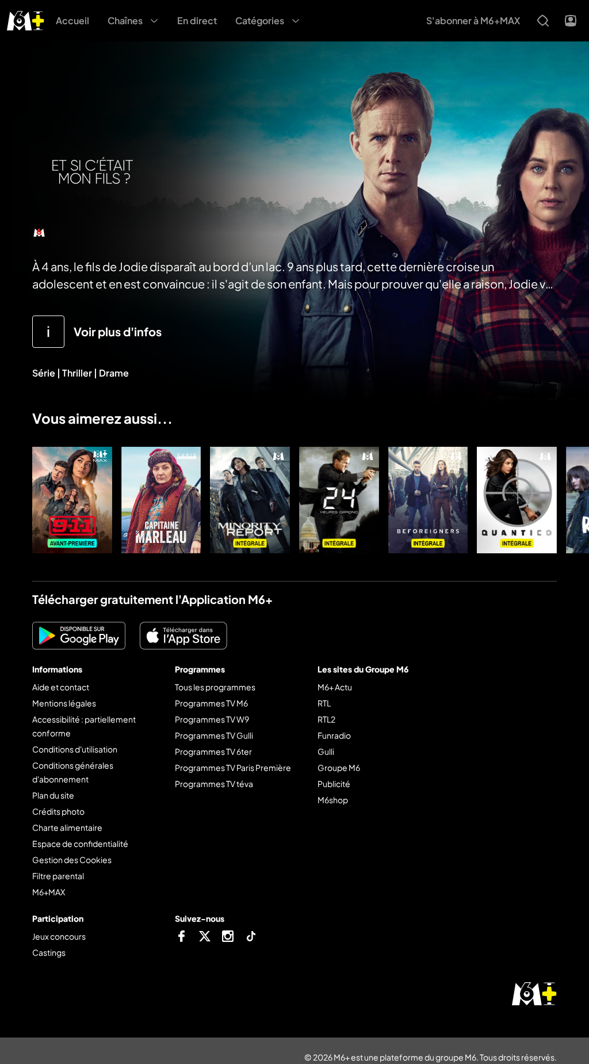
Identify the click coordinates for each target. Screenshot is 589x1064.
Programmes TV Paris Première (233, 767)
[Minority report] (250, 500)
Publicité (334, 783)
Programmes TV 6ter (213, 751)
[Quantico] (517, 500)
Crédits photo (58, 811)
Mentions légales (64, 703)
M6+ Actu (335, 687)
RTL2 (326, 719)
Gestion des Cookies (72, 859)
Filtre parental (58, 876)
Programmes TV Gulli (214, 735)
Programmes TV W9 (212, 719)
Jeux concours (59, 936)
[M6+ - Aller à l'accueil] (25, 19)
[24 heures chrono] (339, 500)
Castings (49, 952)
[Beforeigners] (428, 500)
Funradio (334, 735)
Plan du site (53, 795)
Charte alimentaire (67, 827)
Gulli (326, 751)
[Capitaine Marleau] (161, 500)
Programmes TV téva (214, 783)
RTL (324, 703)
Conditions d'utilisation (74, 749)
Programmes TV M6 (211, 703)
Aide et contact (60, 687)
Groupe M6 (339, 767)
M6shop (333, 800)
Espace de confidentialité (80, 843)
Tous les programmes (215, 687)
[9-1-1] (72, 500)
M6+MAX (48, 892)
